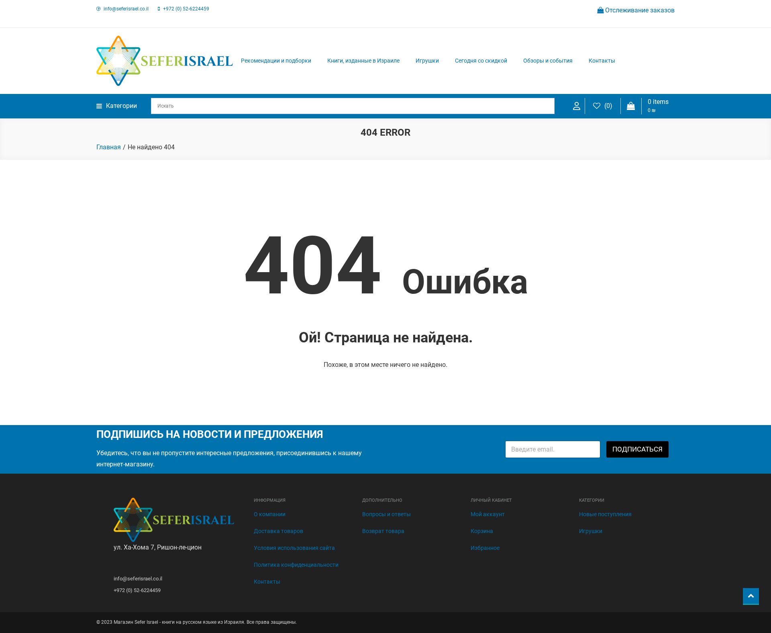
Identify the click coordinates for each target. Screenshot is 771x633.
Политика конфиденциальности (296, 565)
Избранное (485, 548)
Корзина (482, 531)
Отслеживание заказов (639, 10)
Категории (121, 106)
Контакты (602, 60)
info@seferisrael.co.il (126, 9)
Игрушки (427, 60)
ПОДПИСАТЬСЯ (637, 449)
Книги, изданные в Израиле (363, 60)
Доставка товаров (278, 531)
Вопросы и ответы (386, 514)
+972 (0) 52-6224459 (186, 9)
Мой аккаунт (488, 514)
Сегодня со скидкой (481, 60)
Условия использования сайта (294, 548)
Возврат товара (383, 531)
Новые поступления (605, 514)
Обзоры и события (548, 60)
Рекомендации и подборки (276, 60)
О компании (270, 514)
